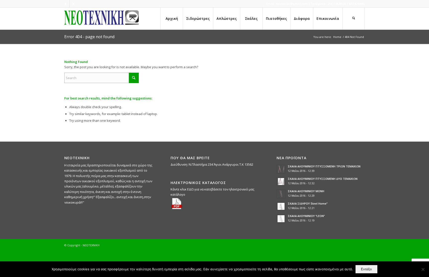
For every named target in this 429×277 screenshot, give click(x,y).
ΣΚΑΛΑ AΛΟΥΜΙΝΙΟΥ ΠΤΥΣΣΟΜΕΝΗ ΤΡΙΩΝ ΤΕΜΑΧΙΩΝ (324, 166)
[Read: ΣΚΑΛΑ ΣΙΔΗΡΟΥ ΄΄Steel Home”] (281, 206)
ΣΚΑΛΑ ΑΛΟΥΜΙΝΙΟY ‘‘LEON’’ (306, 216)
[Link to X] (73, 3)
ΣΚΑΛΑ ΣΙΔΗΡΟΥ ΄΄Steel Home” (307, 203)
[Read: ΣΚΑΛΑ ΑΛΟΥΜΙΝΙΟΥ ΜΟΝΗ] (281, 193)
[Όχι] (422, 269)
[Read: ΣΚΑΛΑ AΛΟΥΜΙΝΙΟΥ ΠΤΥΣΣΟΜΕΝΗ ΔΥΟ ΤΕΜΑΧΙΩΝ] (281, 181)
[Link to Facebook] (65, 3)
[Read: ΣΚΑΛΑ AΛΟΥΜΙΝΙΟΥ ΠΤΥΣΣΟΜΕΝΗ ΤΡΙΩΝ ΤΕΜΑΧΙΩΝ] (281, 169)
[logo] (101, 19)
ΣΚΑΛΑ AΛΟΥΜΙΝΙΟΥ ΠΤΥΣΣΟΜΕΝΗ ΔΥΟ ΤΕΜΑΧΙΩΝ (323, 179)
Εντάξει (366, 269)
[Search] (353, 19)
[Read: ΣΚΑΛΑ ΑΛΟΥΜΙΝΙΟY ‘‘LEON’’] (281, 218)
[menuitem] (171, 19)
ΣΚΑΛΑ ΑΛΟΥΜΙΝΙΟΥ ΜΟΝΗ (306, 191)
